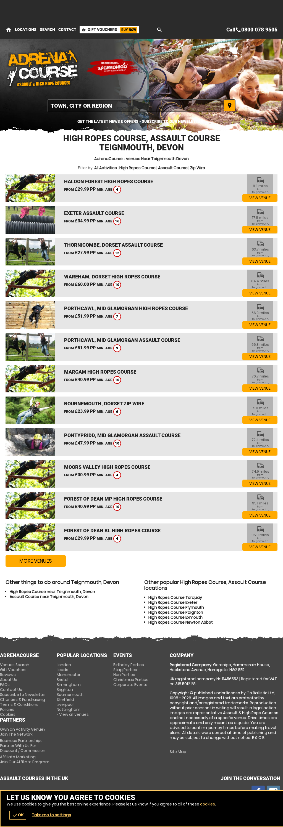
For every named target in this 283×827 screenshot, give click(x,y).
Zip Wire (197, 168)
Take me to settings (51, 815)
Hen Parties (124, 674)
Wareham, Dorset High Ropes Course (112, 277)
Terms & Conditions (19, 704)
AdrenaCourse (108, 158)
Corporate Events (130, 684)
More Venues (35, 560)
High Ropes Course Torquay (175, 597)
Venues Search (14, 665)
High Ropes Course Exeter (172, 602)
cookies (207, 804)
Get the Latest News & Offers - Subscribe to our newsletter (140, 121)
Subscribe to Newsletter (23, 694)
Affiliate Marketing (24, 759)
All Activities (105, 168)
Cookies (7, 714)
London (64, 665)
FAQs (5, 684)
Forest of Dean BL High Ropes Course (112, 530)
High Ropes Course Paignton (175, 612)
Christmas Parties (130, 679)
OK (18, 815)
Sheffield (65, 699)
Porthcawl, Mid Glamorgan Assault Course (122, 340)
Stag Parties (125, 669)
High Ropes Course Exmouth (175, 617)
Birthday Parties (128, 665)
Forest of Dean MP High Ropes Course (113, 499)
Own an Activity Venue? (23, 732)
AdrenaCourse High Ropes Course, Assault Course (43, 67)
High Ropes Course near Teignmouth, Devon (52, 591)
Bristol (62, 679)
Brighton (65, 689)
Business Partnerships (22, 745)
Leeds (62, 669)
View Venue (260, 198)
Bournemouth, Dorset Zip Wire (104, 403)
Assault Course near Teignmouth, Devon (49, 596)
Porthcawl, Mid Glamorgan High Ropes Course (126, 308)
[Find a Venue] (134, 105)
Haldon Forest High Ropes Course (108, 181)
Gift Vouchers (109, 29)
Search (47, 29)
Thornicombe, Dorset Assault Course (113, 245)
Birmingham (69, 684)
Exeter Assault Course (94, 213)
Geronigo (113, 67)
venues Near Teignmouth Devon (157, 158)
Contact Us (11, 689)
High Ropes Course (137, 168)
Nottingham (68, 709)
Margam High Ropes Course (100, 372)
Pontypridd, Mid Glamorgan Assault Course (122, 435)
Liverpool (65, 704)
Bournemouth (70, 694)
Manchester (68, 674)
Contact (67, 29)
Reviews (8, 674)
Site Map (178, 751)
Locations (25, 29)
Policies (7, 709)
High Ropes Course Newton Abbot (180, 622)
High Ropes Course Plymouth (176, 607)
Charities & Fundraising (22, 699)
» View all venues (73, 714)
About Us (8, 679)
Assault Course (173, 168)
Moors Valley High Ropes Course (107, 467)
